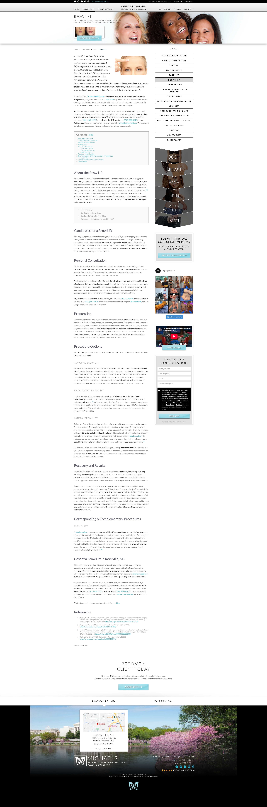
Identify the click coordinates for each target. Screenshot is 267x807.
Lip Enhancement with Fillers (174, 91)
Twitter (78, 1)
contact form (135, 302)
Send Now (174, 416)
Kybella (174, 130)
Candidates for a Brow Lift (87, 141)
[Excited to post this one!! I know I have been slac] (186, 282)
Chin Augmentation (174, 61)
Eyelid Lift (83, 158)
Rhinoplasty (174, 140)
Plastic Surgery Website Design (166, 756)
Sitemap (135, 774)
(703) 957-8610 (130, 120)
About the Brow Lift (84, 139)
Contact (188, 9)
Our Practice (165, 9)
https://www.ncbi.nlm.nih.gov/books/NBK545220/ (98, 627)
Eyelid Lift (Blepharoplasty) (174, 120)
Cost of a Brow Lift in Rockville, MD (90, 160)
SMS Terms (179, 405)
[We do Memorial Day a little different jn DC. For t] (161, 294)
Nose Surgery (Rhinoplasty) (174, 101)
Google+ (82, 1)
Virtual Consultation (100, 1)
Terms (184, 421)
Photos (178, 9)
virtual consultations (128, 123)
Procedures (87, 9)
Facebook (75, 1)
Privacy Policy (170, 405)
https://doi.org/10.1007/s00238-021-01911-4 (121, 622)
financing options (140, 574)
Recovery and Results (85, 154)
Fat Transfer (174, 85)
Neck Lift (174, 106)
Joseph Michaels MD (133, 6)
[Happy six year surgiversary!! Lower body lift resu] (174, 307)
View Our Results (89, 38)
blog (118, 603)
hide (91, 135)
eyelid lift (110, 100)
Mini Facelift (174, 70)
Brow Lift (174, 80)
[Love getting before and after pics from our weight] (174, 282)
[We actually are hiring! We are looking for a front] (161, 282)
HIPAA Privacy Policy (126, 774)
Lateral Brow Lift (85, 152)
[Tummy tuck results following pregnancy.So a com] (174, 294)
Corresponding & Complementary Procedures (94, 156)
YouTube (88, 1)
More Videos (174, 348)
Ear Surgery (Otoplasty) (174, 116)
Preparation (81, 145)
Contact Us (133, 687)
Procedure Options (84, 146)
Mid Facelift (174, 135)
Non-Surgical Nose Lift (174, 111)
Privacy (179, 421)
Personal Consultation (85, 143)
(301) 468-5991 (89, 120)
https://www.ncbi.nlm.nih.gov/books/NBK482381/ (98, 639)
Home (76, 9)
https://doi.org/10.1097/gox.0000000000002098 (113, 634)
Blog (145, 774)
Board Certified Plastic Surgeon (133, 9)
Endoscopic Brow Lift (87, 150)
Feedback (140, 774)
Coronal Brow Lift (86, 148)
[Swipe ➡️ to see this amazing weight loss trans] (186, 294)
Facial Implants (174, 125)
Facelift (174, 75)
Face (94, 49)
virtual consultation (125, 594)
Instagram (85, 1)
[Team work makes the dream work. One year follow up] (186, 307)
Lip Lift (174, 65)
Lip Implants (174, 96)
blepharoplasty (136, 436)
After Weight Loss (105, 9)
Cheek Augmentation (174, 56)
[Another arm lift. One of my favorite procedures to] (161, 307)
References (81, 162)
